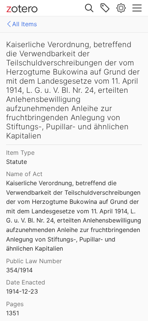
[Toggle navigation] (137, 8)
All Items (24, 24)
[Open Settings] (121, 8)
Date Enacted (25, 282)
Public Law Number (34, 261)
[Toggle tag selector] (105, 8)
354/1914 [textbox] (19, 270)
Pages (15, 304)
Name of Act (24, 174)
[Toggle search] (89, 8)
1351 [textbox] (12, 313)
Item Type (20, 152)
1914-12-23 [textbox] (22, 291)
